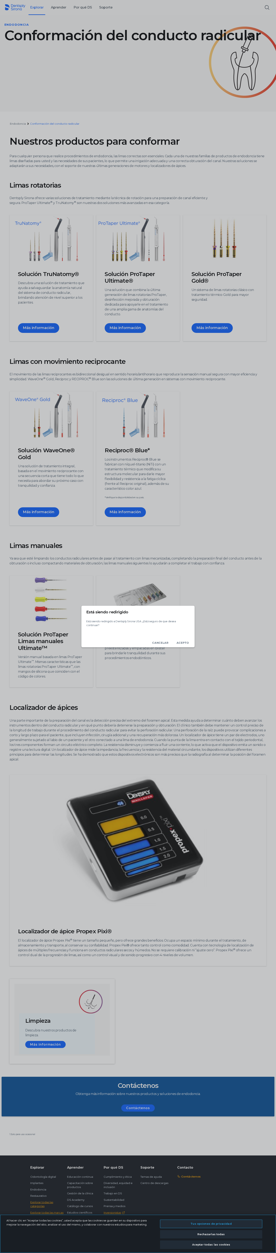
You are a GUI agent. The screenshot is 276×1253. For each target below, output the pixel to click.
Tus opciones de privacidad (211, 1223)
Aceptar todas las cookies (211, 1244)
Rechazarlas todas (211, 1234)
